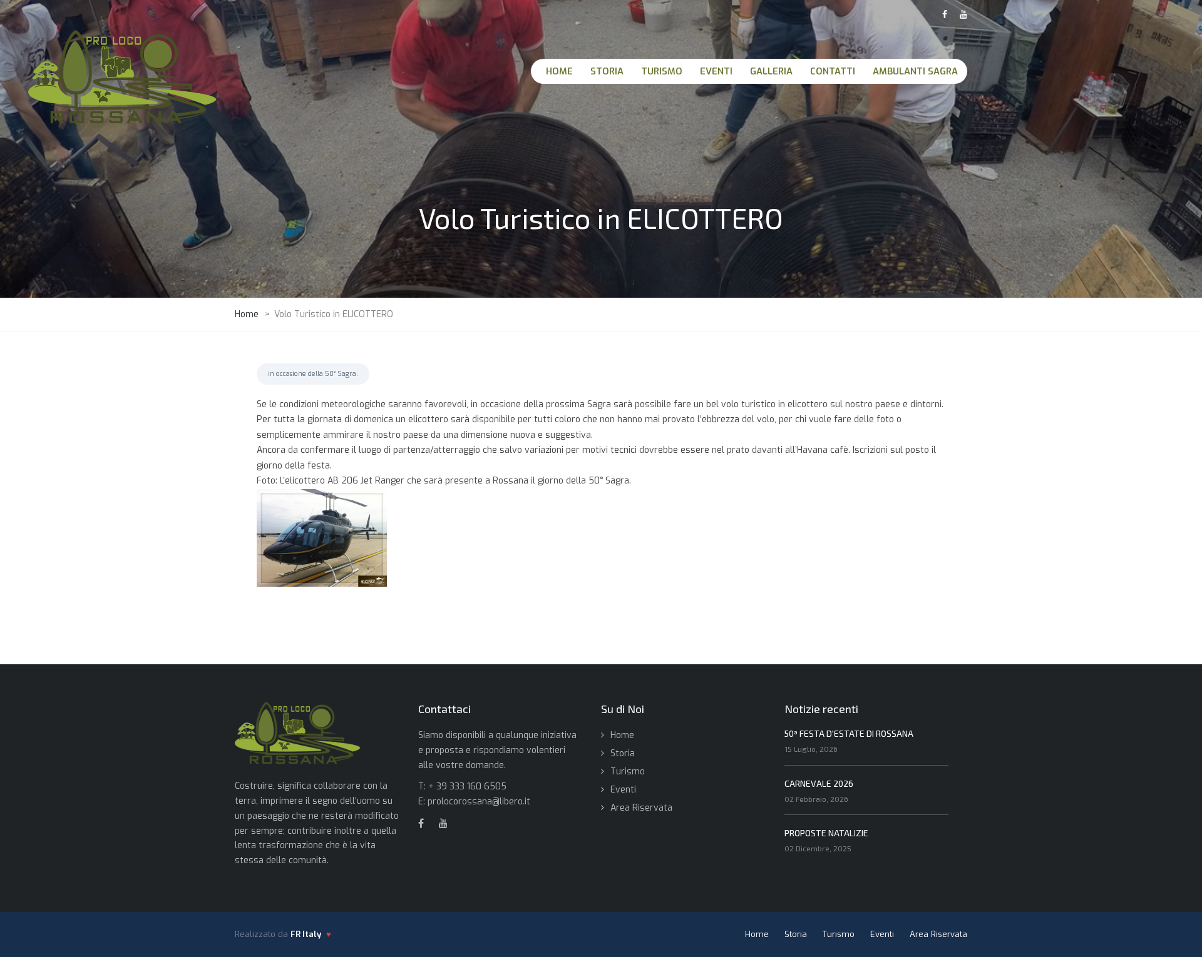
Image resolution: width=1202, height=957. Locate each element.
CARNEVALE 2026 (818, 783)
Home (622, 735)
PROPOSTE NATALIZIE (826, 833)
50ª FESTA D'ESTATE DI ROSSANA (848, 733)
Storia (622, 753)
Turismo (627, 771)
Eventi (623, 790)
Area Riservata (641, 808)
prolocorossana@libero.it (479, 802)
